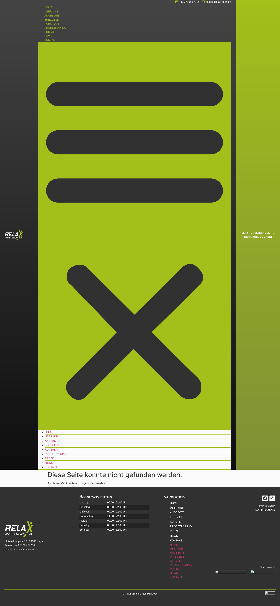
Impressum (267, 505)
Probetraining (55, 27)
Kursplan (51, 23)
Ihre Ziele (51, 19)
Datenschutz (265, 509)
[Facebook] (265, 498)
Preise (49, 31)
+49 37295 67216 (189, 1)
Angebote (51, 15)
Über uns (51, 11)
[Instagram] (272, 498)
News (48, 35)
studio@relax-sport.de (218, 1)
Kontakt (50, 40)
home (48, 7)
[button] (134, 236)
